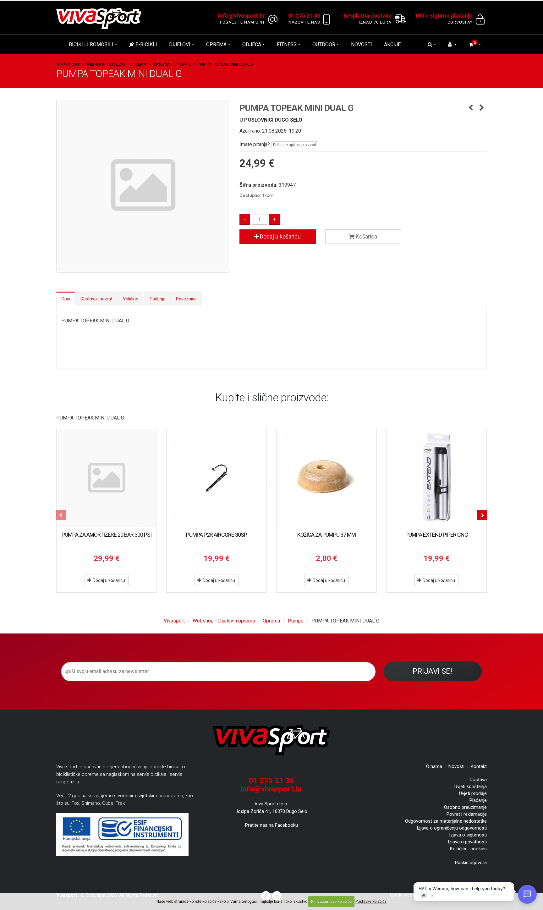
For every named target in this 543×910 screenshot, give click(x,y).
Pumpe (184, 64)
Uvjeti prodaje (473, 793)
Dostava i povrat (96, 298)
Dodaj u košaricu (280, 236)
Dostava (478, 779)
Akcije (392, 44)
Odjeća (251, 44)
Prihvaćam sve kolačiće (331, 901)
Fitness (287, 44)
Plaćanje (157, 298)
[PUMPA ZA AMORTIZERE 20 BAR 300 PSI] (107, 478)
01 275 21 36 (271, 780)
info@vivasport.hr (271, 789)
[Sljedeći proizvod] (482, 108)
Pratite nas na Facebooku (271, 825)
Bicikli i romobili (91, 44)
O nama (434, 766)
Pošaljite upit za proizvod (294, 145)
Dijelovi (179, 44)
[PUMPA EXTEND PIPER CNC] (436, 478)
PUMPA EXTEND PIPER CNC (436, 534)
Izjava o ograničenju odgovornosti (452, 828)
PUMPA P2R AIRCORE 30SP (216, 534)
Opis (65, 298)
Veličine (130, 298)
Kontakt (479, 766)
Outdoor (323, 44)
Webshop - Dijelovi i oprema (116, 64)
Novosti (361, 44)
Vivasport (68, 64)
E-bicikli (145, 44)
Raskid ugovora (471, 862)
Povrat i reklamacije (467, 814)
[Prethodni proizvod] (471, 108)
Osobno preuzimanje (465, 807)
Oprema (216, 44)
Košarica (365, 236)
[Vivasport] (101, 18)
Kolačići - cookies (468, 849)
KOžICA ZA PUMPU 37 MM (326, 534)
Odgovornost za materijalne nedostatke (446, 821)
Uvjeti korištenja (470, 786)
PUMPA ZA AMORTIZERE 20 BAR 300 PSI (106, 534)
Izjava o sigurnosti (468, 835)
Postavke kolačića (371, 901)
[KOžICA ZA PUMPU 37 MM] (326, 478)
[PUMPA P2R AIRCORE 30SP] (216, 478)
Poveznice (186, 298)
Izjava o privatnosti (467, 842)
